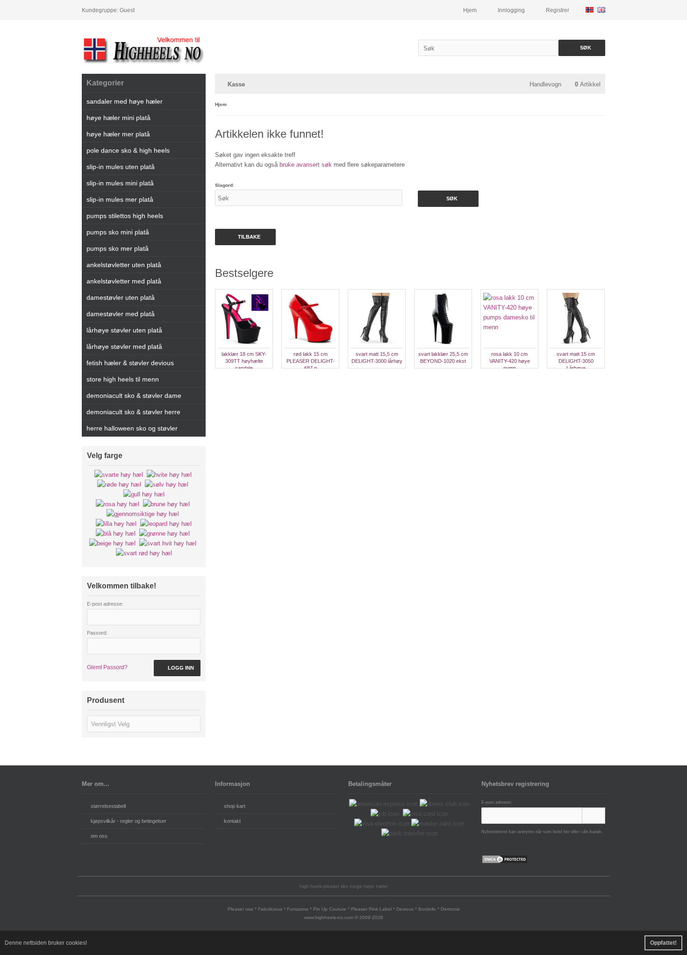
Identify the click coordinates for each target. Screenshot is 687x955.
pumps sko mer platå (117, 248)
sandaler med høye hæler (124, 101)
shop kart (234, 806)
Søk (581, 47)
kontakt (232, 821)
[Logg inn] (593, 815)
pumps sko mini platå (117, 232)
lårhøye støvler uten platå (124, 330)
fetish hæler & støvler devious (130, 363)
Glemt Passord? (107, 667)
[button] (143, 723)
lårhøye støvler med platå (124, 346)
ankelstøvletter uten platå (123, 265)
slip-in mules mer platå (119, 199)
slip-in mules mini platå (120, 183)
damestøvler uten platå (120, 297)
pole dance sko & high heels (128, 150)
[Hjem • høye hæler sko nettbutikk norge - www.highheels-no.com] (144, 49)
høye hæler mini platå (118, 117)
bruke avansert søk (305, 164)
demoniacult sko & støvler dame (133, 395)
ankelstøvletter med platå (123, 281)
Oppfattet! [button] (663, 943)
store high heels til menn (122, 379)
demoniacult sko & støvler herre (133, 412)
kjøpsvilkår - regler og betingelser (128, 821)
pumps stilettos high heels (124, 215)
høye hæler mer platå (118, 134)
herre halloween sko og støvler (132, 428)
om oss (99, 836)
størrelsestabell (108, 806)
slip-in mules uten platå (120, 166)
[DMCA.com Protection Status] (504, 861)
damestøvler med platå (120, 314)
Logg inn (177, 668)
